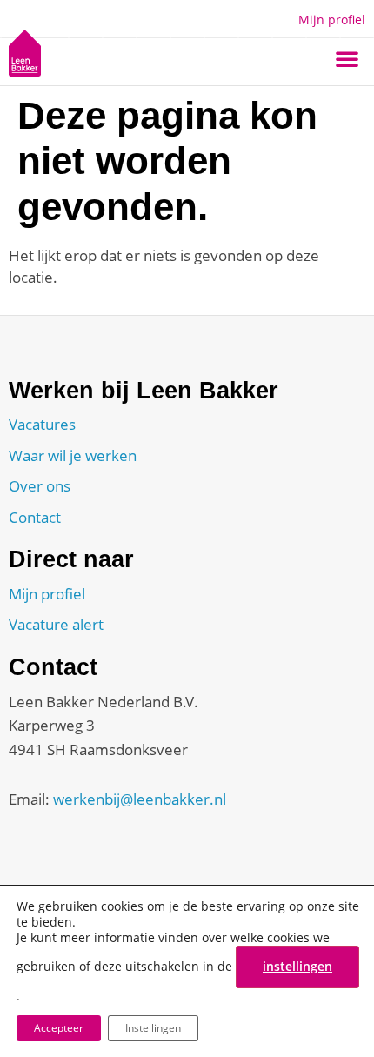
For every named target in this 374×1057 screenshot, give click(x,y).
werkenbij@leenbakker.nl (139, 799)
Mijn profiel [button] (331, 19)
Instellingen (153, 1027)
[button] (347, 58)
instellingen (297, 966)
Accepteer (58, 1027)
